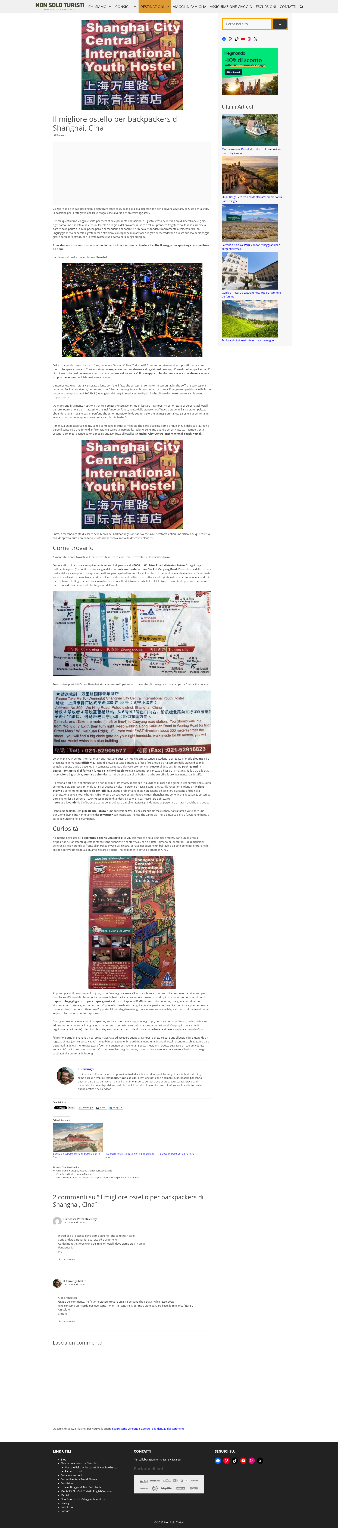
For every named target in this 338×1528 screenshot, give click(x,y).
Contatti (288, 6)
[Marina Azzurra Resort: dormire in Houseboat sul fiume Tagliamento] (250, 130)
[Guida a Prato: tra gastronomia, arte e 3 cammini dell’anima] (250, 271)
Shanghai (92, 1170)
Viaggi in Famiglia (189, 6)
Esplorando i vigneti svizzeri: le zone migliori (249, 340)
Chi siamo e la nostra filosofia (78, 1463)
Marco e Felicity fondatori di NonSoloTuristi (91, 1467)
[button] (301, 6)
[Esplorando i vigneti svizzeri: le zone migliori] (250, 319)
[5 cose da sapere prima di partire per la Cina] (78, 1137)
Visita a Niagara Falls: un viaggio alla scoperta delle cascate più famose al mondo (97, 1177)
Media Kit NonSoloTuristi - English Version (86, 1491)
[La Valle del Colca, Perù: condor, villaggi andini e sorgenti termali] (250, 223)
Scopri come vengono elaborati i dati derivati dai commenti (148, 1428)
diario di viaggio (70, 1170)
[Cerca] (280, 24)
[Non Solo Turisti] (60, 6)
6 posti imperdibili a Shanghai (177, 1153)
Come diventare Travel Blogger (79, 1479)
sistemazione (105, 1170)
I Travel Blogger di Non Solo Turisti (81, 1487)
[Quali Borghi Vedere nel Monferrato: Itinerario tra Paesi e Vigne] (250, 175)
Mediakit (66, 1495)
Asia (58, 1167)
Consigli (123, 6)
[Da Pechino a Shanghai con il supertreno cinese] (131, 1137)
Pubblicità (67, 1507)
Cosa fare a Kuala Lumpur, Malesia (74, 1174)
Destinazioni (152, 6)
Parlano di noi (73, 1471)
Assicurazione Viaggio (231, 6)
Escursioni (266, 6)
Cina (64, 1167)
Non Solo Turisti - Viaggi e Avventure (83, 1499)
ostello (82, 1170)
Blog (63, 1459)
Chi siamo (97, 6)
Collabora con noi (71, 1475)
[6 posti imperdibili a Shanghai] (185, 1137)
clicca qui (175, 1459)
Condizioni (67, 1483)
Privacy (65, 1503)
